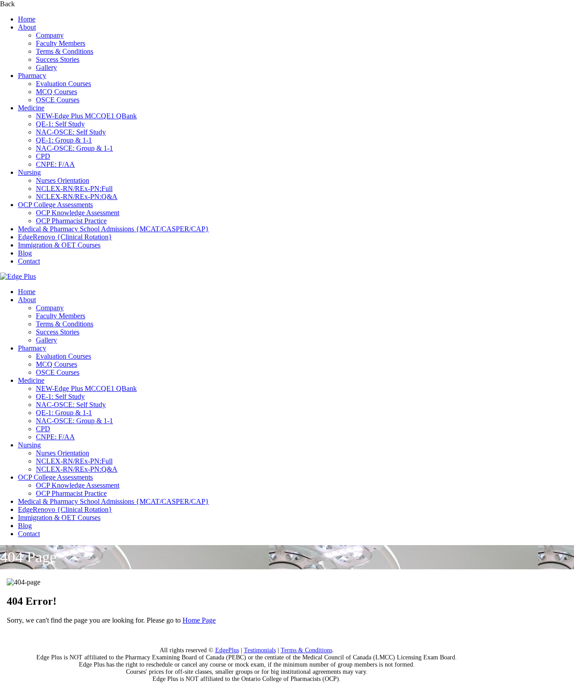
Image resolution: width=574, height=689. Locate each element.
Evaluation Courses (63, 83)
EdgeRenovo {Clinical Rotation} (65, 237)
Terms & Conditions (64, 51)
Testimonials (260, 650)
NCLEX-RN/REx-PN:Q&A (76, 196)
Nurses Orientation (62, 180)
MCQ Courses (56, 91)
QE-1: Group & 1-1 (64, 140)
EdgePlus (227, 650)
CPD (43, 156)
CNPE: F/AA (55, 164)
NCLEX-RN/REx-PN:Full (74, 188)
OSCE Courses (57, 100)
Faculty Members (60, 43)
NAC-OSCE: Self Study (71, 132)
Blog (25, 253)
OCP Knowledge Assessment (77, 213)
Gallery (46, 67)
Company (50, 35)
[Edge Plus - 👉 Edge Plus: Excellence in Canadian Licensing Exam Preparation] (18, 276)
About (27, 27)
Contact (29, 261)
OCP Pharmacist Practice (71, 221)
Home (26, 19)
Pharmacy (32, 75)
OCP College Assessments (55, 204)
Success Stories (57, 59)
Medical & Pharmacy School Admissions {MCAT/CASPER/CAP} (113, 229)
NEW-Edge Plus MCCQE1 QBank (86, 116)
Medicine (31, 108)
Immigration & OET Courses (59, 245)
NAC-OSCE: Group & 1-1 (74, 148)
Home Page (199, 620)
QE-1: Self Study (60, 124)
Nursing (29, 172)
